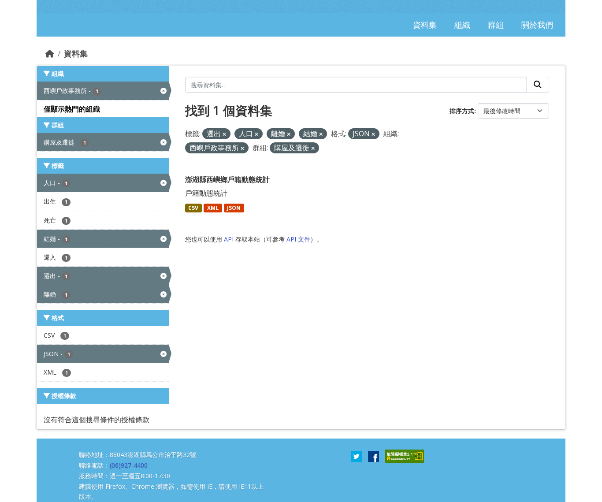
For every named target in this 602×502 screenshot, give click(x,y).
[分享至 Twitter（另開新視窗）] (356, 456)
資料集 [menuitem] (425, 24)
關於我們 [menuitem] (537, 24)
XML (213, 208)
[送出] (537, 85)
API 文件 (298, 239)
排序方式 (462, 111)
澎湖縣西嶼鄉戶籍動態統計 (227, 179)
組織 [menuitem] (462, 24)
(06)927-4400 (129, 465)
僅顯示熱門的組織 (72, 109)
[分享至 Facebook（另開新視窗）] (373, 456)
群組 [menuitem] (496, 24)
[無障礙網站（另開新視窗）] (404, 456)
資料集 (76, 53)
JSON (234, 208)
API (229, 239)
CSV (193, 208)
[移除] (224, 134)
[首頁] (49, 53)
